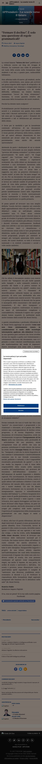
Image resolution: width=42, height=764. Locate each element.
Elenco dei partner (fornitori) (12, 399)
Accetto (21, 410)
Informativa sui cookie (15, 384)
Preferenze (21, 405)
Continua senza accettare (31, 351)
